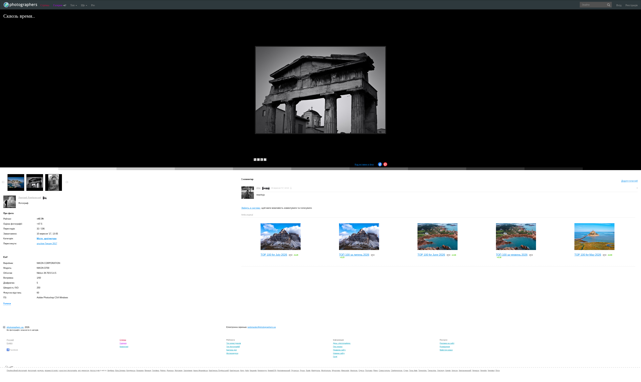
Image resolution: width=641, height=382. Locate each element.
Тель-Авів (413, 370)
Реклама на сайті (447, 343)
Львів (308, 370)
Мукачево (336, 370)
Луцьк (302, 370)
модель (40, 370)
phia (258, 188)
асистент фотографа (68, 370)
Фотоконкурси (232, 353)
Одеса (361, 370)
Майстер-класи (446, 350)
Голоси (7, 303)
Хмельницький (465, 370)
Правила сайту (339, 350)
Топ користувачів (233, 343)
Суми (405, 370)
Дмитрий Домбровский (29, 197)
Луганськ (295, 370)
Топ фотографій (233, 347)
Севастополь (384, 370)
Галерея (59, 5)
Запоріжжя (187, 370)
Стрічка (44, 5)
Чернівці (491, 370)
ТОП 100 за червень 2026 (511, 254)
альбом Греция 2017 (47, 243)
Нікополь (354, 370)
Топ (72, 5)
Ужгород (440, 370)
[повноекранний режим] (265, 159)
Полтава (368, 370)
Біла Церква (120, 370)
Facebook (13, 350)
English (10, 343)
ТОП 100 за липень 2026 (354, 254)
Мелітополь (326, 370)
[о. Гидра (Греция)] (16, 175)
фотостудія (95, 370)
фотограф (32, 370)
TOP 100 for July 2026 (274, 254)
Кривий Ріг (272, 370)
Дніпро (163, 370)
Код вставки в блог (364, 164)
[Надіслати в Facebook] (380, 165)
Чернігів (483, 370)
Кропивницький (283, 370)
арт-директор (83, 370)
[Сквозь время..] (34, 175)
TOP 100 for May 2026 (587, 254)
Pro (93, 5)
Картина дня (231, 350)
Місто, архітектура (46, 238)
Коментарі (124, 347)
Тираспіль (432, 370)
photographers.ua (15, 327)
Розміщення (445, 347)
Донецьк (170, 370)
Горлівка (155, 370)
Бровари (140, 370)
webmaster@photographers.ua (262, 327)
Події (335, 357)
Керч (242, 370)
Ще (83, 5)
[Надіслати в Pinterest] (385, 165)
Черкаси (475, 370)
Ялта (497, 370)
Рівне (375, 370)
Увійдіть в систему (250, 208)
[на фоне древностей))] (53, 175)
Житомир (178, 370)
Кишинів (253, 370)
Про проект (338, 347)
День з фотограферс (342, 343)
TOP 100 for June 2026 (431, 254)
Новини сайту (339, 353)
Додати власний (629, 181)
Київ (247, 370)
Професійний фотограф (17, 370)
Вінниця (148, 370)
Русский (10, 340)
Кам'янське (234, 370)
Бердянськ (130, 370)
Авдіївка (110, 370)
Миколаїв (345, 370)
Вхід (618, 5)
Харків (448, 370)
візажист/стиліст (51, 370)
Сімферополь (396, 370)
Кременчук (262, 370)
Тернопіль (422, 370)
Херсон (455, 370)
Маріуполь (315, 370)
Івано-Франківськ (200, 370)
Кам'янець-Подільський (219, 370)
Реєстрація (631, 5)
